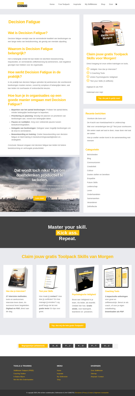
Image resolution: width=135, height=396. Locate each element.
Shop (103, 4)
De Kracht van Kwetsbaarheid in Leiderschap (106, 122)
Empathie (91, 178)
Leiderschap (92, 186)
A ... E (55, 346)
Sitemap (94, 373)
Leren (89, 190)
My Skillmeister (62, 377)
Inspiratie (77, 4)
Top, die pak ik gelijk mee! (109, 98)
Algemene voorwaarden (101, 392)
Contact (90, 392)
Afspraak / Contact (97, 377)
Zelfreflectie (92, 206)
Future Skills (92, 182)
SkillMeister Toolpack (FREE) (24, 370)
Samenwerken (93, 198)
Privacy (85, 392)
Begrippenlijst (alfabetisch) (33, 346)
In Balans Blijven (19, 377)
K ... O (80, 346)
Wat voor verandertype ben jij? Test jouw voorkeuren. (109, 126)
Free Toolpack (64, 4)
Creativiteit (91, 166)
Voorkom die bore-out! (96, 118)
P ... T (93, 346)
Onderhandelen (93, 194)
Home (52, 4)
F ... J (67, 346)
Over (111, 4)
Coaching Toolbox (20, 373)
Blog (89, 158)
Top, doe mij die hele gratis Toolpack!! (67, 326)
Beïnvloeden (92, 154)
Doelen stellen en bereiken (98, 174)
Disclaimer (78, 392)
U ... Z (106, 346)
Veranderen (92, 202)
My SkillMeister (91, 4)
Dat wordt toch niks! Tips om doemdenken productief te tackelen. (39, 175)
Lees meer (39, 198)
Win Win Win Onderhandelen (23, 379)
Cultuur (90, 170)
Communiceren (93, 162)
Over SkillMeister (97, 370)
